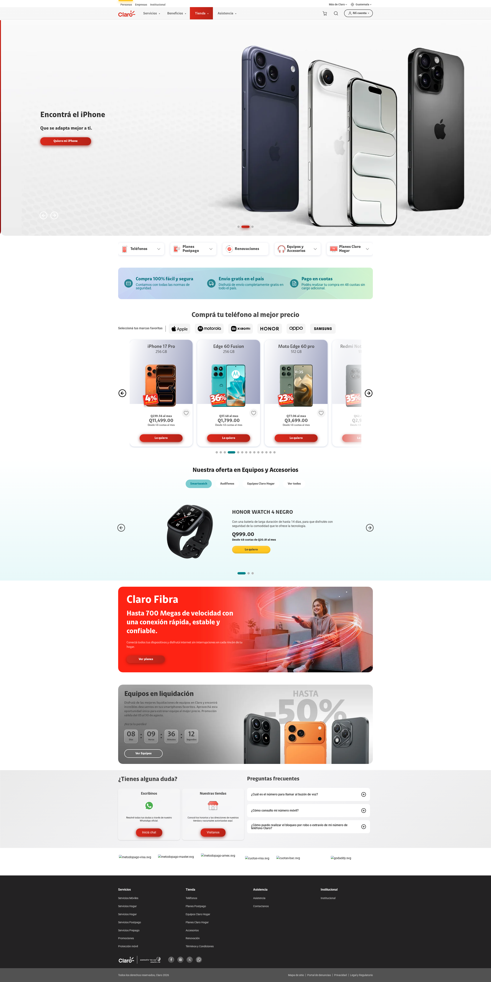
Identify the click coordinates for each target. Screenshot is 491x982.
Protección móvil (128, 946)
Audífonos (227, 483)
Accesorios (192, 930)
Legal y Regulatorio (361, 975)
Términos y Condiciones (200, 946)
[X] (190, 960)
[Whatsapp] (199, 960)
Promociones (126, 938)
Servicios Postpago (129, 922)
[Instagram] (180, 960)
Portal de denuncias (319, 975)
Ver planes (146, 659)
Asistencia (259, 898)
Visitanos (213, 832)
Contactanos (261, 906)
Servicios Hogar (127, 906)
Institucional (328, 898)
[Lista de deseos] (186, 413)
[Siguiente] (54, 215)
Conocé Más (340, 141)
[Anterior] (43, 215)
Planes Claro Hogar (197, 922)
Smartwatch (198, 483)
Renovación (193, 938)
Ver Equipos (143, 753)
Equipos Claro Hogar (261, 483)
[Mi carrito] (324, 13)
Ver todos (294, 483)
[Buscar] (336, 13)
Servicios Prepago (128, 930)
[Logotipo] (126, 13)
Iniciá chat (149, 832)
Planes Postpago (196, 906)
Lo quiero (161, 438)
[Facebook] (171, 960)
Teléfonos (191, 898)
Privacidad (340, 975)
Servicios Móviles (128, 898)
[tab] (126, 4)
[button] (338, 4)
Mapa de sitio (296, 975)
